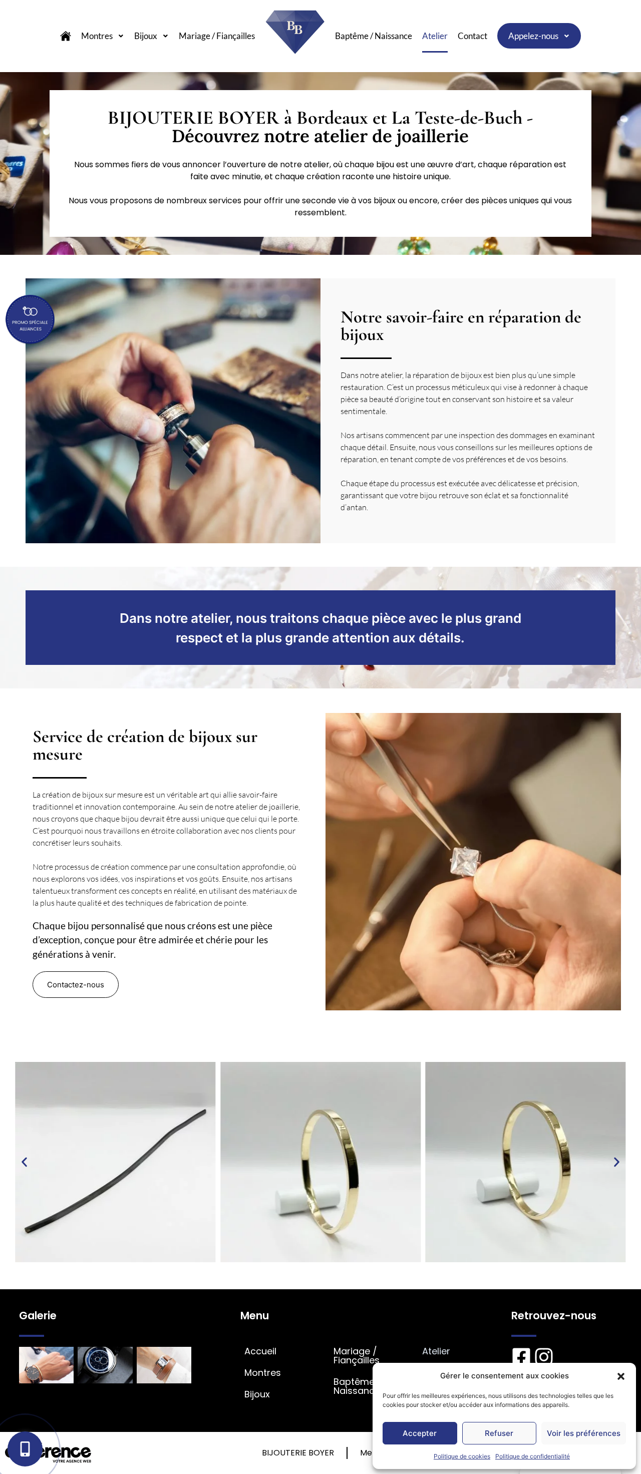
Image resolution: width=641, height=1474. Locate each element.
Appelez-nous (533, 36)
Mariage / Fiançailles (217, 36)
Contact (472, 36)
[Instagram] (544, 1357)
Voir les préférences (583, 1433)
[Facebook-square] (521, 1357)
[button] (621, 1376)
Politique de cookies (462, 1456)
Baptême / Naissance (373, 36)
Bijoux (145, 36)
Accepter (420, 1433)
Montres (97, 36)
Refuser (499, 1433)
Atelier (435, 36)
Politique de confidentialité (532, 1456)
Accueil (260, 1351)
